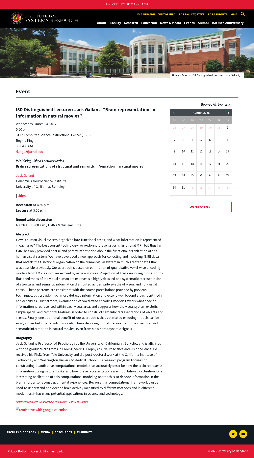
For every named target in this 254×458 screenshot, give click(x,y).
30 (210, 127)
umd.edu (58, 451)
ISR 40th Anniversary (228, 23)
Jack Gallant (25, 175)
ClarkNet (84, 432)
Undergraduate (48, 402)
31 (218, 127)
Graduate (32, 402)
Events (189, 23)
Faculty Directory (21, 432)
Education (149, 23)
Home (175, 75)
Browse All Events (214, 104)
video (22, 195)
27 (183, 127)
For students (217, 14)
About (102, 23)
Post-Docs (73, 402)
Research (131, 23)
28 (192, 127)
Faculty (115, 23)
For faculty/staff (191, 14)
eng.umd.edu (146, 14)
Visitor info (166, 14)
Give (234, 14)
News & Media (170, 23)
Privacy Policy (17, 451)
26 (174, 127)
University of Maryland (127, 4)
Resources (63, 432)
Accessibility (39, 451)
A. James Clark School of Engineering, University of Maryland (46, 12)
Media (45, 432)
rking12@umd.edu (29, 151)
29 (201, 127)
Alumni (203, 23)
